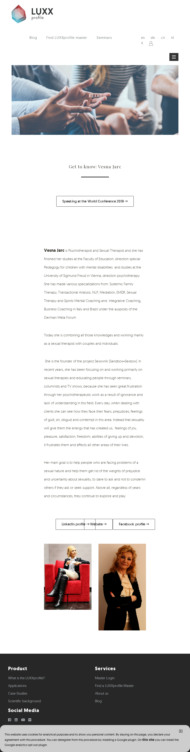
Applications (17, 685)
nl (172, 37)
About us (101, 693)
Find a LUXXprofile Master (114, 685)
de (153, 37)
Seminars (104, 37)
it (142, 43)
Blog (33, 37)
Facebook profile (132, 524)
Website (97, 524)
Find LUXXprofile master (66, 37)
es (143, 37)
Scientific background (24, 701)
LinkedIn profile (74, 524)
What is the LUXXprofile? (26, 678)
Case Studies (17, 693)
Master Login (104, 678)
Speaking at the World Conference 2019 (93, 201)
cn (163, 37)
